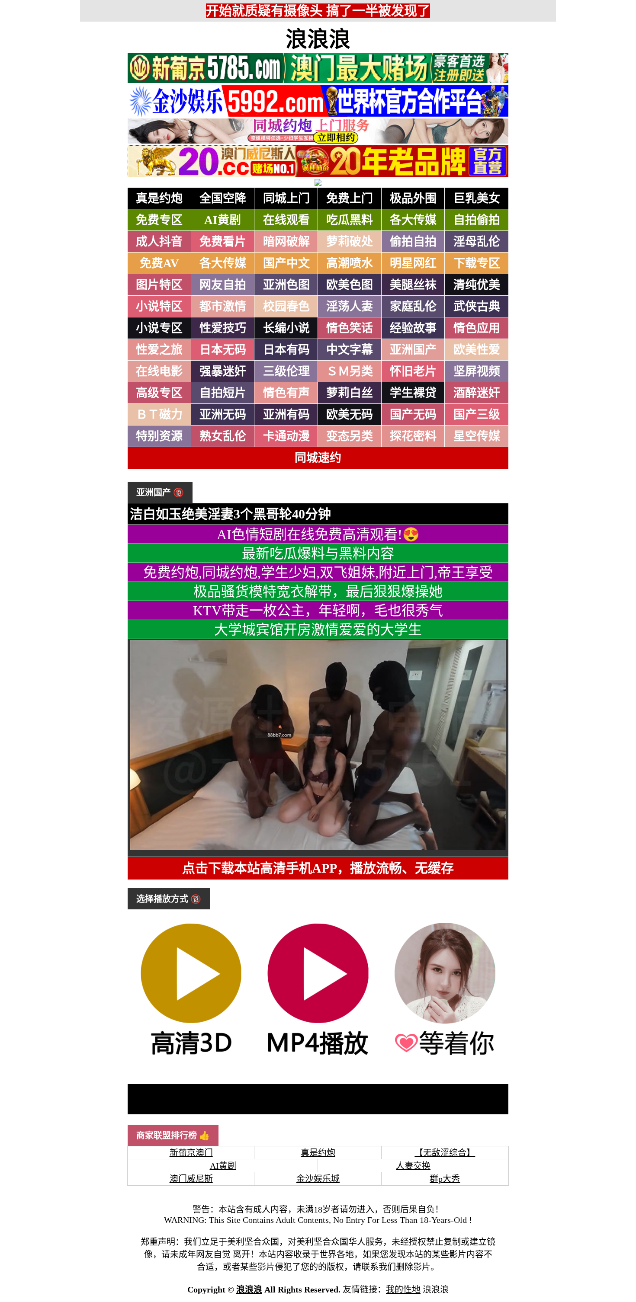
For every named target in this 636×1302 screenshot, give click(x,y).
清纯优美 (476, 284)
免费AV (159, 263)
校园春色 (286, 306)
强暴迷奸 (222, 371)
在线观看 (286, 220)
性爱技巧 (222, 328)
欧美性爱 (476, 349)
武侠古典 (476, 306)
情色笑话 (349, 328)
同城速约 (318, 457)
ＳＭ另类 (349, 371)
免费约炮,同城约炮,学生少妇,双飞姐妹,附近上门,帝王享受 (318, 572)
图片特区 (159, 284)
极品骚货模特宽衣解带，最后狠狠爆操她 (318, 591)
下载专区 (476, 263)
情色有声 (286, 393)
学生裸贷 (413, 393)
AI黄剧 (222, 220)
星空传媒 (476, 436)
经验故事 (413, 328)
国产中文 (286, 263)
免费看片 (222, 241)
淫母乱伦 (476, 241)
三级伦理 (286, 371)
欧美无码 (349, 414)
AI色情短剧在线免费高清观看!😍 (318, 534)
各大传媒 (413, 220)
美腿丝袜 (413, 284)
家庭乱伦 (413, 306)
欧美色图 (349, 284)
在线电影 (159, 371)
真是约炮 (159, 198)
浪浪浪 (318, 39)
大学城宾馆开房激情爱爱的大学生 (318, 629)
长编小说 (286, 328)
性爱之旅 (159, 349)
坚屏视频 (476, 371)
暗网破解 (286, 241)
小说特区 (159, 306)
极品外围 (413, 198)
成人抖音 (159, 241)
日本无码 (222, 349)
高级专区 (159, 393)
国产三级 (476, 414)
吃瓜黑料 (349, 220)
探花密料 (413, 436)
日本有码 (286, 349)
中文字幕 (349, 349)
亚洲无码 (222, 414)
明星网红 (413, 263)
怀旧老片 (413, 371)
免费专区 (159, 220)
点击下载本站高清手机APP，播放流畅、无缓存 (318, 868)
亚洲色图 (286, 284)
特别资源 (159, 436)
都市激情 (222, 306)
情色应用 (476, 328)
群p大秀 (445, 1179)
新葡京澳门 (191, 1153)
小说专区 (159, 328)
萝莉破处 (349, 241)
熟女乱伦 (222, 436)
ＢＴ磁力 (159, 414)
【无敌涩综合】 (444, 1153)
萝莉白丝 (349, 393)
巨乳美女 (476, 198)
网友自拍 (222, 284)
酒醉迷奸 (476, 393)
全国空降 (222, 198)
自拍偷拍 (476, 220)
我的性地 (403, 1289)
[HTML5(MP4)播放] (317, 1056)
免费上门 (349, 198)
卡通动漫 (286, 436)
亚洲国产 (413, 349)
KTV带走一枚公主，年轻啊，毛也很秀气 (318, 610)
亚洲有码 (286, 414)
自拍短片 (222, 393)
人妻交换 (413, 1166)
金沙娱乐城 (318, 1179)
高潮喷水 (349, 263)
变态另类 (349, 436)
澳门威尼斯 (191, 1179)
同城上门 (286, 198)
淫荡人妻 (349, 306)
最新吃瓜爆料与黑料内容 (318, 553)
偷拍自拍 (413, 241)
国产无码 (413, 414)
